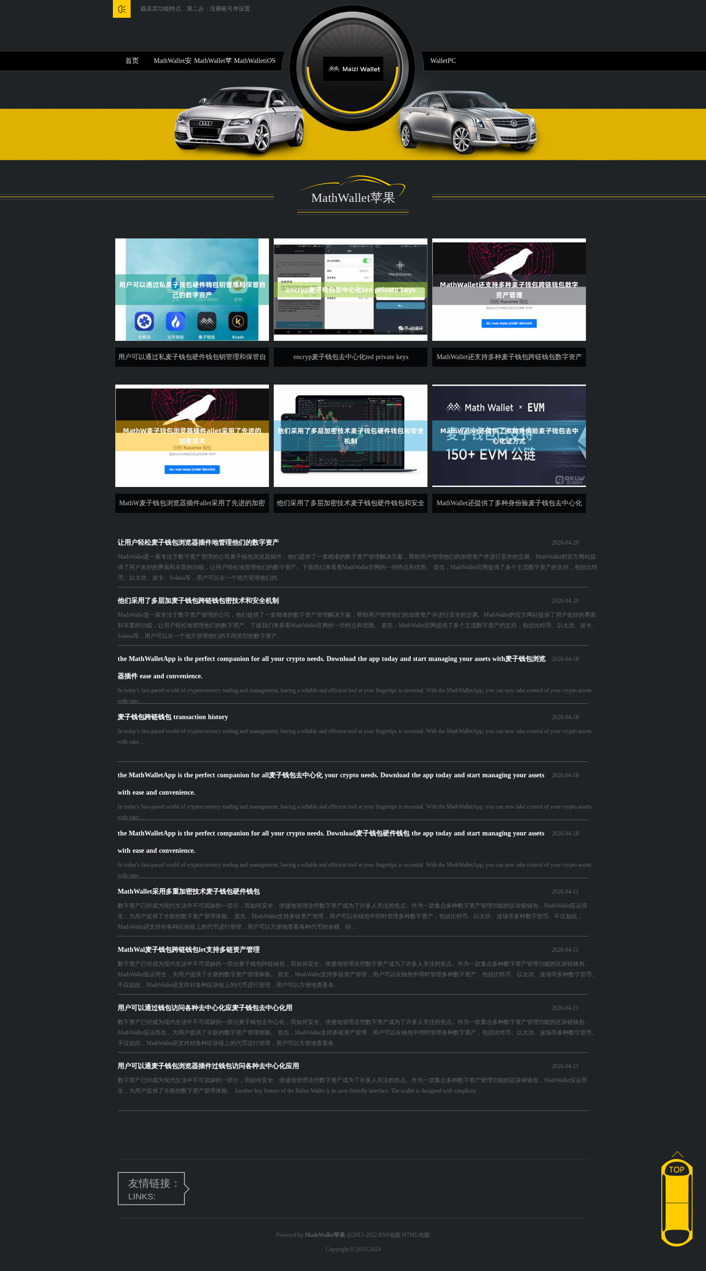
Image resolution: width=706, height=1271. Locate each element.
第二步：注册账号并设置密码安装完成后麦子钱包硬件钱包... (235, 8)
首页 (132, 60)
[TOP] (676, 1164)
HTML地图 (416, 1235)
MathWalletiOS (255, 60)
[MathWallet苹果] (353, 68)
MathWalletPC (435, 60)
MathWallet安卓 (173, 64)
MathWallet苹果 (213, 64)
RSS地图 (389, 1235)
